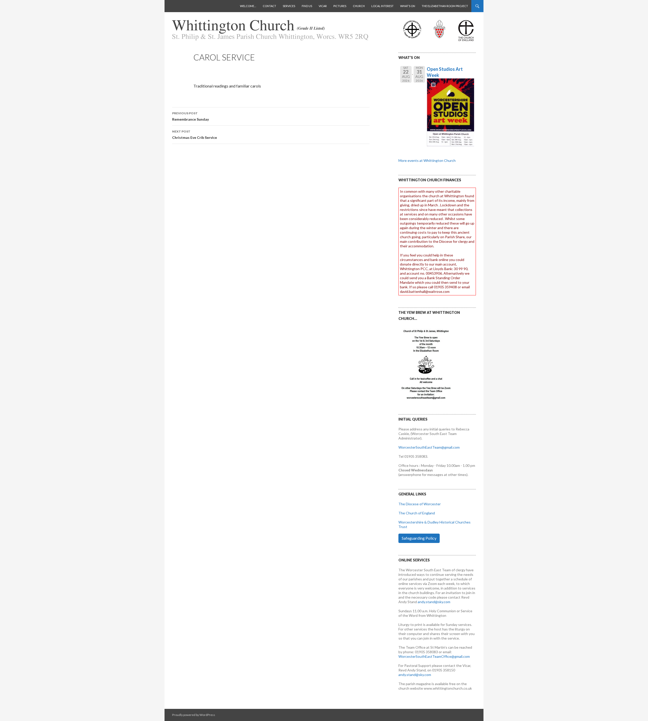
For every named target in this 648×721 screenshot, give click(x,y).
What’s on (407, 6)
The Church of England (416, 513)
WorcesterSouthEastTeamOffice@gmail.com (434, 656)
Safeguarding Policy (419, 538)
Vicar (323, 6)
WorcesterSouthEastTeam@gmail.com (429, 447)
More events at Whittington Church (427, 160)
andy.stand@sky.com (434, 602)
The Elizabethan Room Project (445, 6)
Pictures (339, 6)
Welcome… (248, 6)
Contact (269, 6)
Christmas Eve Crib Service (194, 134)
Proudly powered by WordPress (193, 715)
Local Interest (382, 6)
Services (289, 6)
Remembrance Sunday (190, 116)
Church (359, 6)
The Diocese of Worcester (419, 504)
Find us (307, 6)
